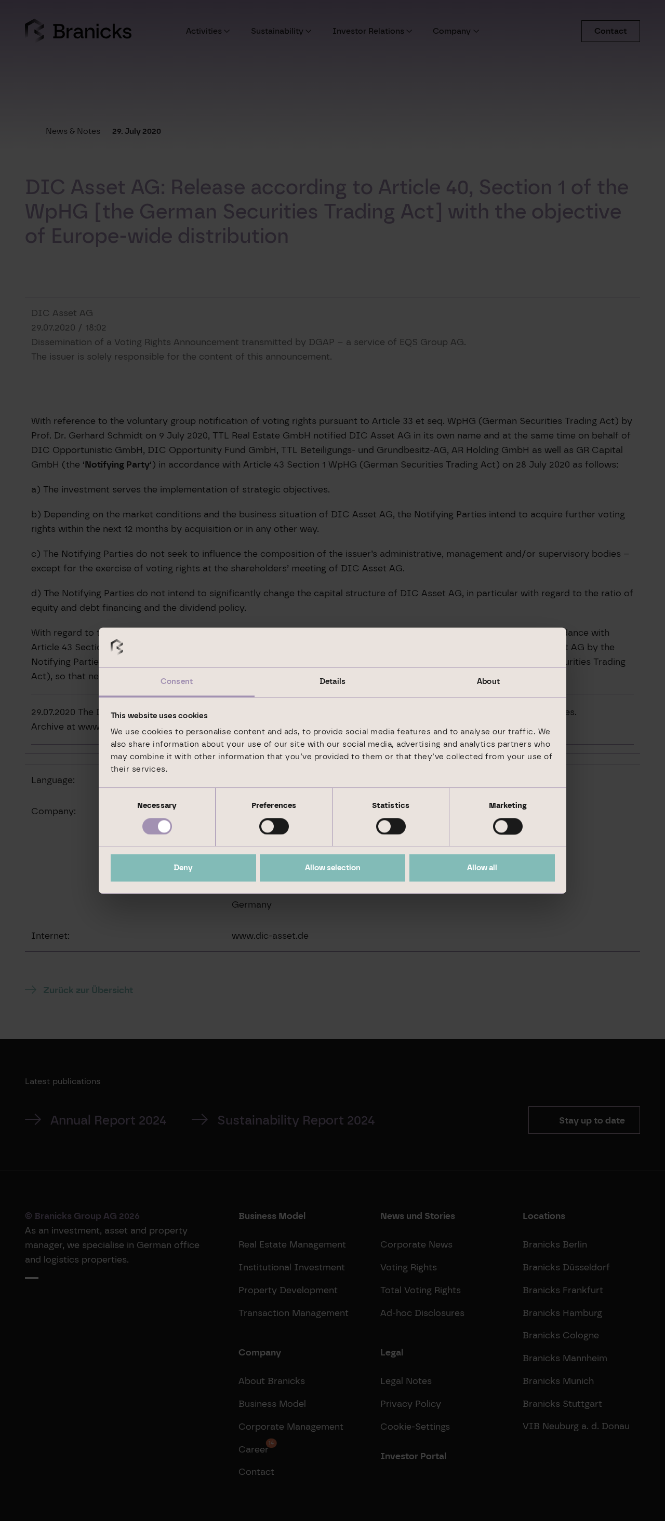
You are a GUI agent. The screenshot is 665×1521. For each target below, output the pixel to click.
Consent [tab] (177, 682)
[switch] (274, 826)
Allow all (482, 868)
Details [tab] (332, 682)
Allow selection (333, 868)
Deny (183, 868)
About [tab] (488, 682)
